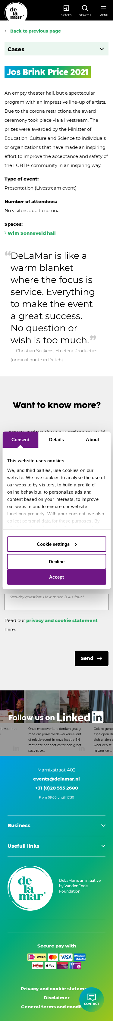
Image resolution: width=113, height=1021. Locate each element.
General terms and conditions (56, 1007)
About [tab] (92, 439)
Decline (56, 561)
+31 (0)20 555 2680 (56, 788)
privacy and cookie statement (62, 620)
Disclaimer (57, 998)
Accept (56, 577)
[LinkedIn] (56, 723)
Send (87, 658)
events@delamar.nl (56, 779)
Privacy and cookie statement (57, 988)
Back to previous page (35, 31)
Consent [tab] (20, 439)
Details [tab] (56, 439)
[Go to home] (16, 13)
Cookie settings (53, 544)
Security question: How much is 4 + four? (46, 597)
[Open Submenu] (101, 48)
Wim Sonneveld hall (32, 233)
